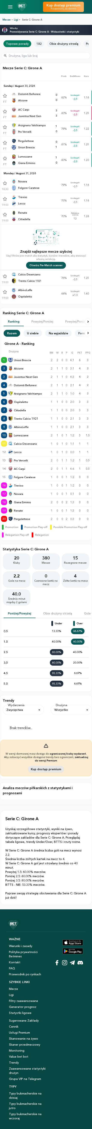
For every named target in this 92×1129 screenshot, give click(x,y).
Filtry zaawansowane (23, 1001)
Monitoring (16, 1050)
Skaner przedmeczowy (24, 1044)
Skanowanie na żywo (23, 1038)
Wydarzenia (16, 705)
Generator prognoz (22, 1007)
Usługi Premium (19, 1032)
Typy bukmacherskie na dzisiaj (25, 1095)
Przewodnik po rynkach (25, 974)
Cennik (13, 1026)
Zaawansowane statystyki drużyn (27, 1071)
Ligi (16, 19)
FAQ (12, 968)
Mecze (7, 19)
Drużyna (61, 705)
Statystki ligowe (20, 1013)
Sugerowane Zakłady (24, 1020)
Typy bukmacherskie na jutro (25, 1106)
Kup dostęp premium (46, 769)
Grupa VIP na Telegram (25, 1079)
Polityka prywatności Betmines (23, 954)
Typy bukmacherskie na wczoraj (25, 1116)
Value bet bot (18, 1056)
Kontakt (14, 962)
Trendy (14, 1062)
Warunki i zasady (20, 946)
